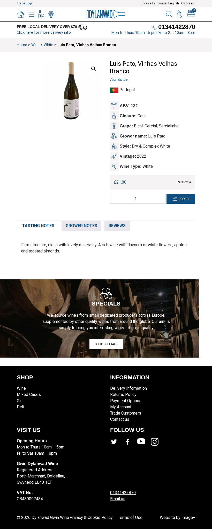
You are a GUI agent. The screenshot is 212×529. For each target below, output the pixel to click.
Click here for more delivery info (44, 32)
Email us (117, 498)
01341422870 (123, 492)
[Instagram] (157, 442)
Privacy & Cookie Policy (91, 517)
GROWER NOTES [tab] (81, 225)
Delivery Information (128, 388)
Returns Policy (123, 394)
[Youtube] (144, 442)
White (48, 44)
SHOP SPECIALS (106, 344)
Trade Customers (125, 413)
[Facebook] (130, 442)
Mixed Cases (29, 394)
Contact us (119, 419)
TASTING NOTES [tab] (38, 225)
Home (22, 44)
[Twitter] (117, 442)
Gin (19, 400)
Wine (35, 44)
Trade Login (25, 3)
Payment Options (125, 400)
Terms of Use (130, 517)
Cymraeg (187, 3)
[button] (93, 69)
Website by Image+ (177, 517)
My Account (120, 406)
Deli (20, 406)
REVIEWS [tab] (117, 225)
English (173, 3)
